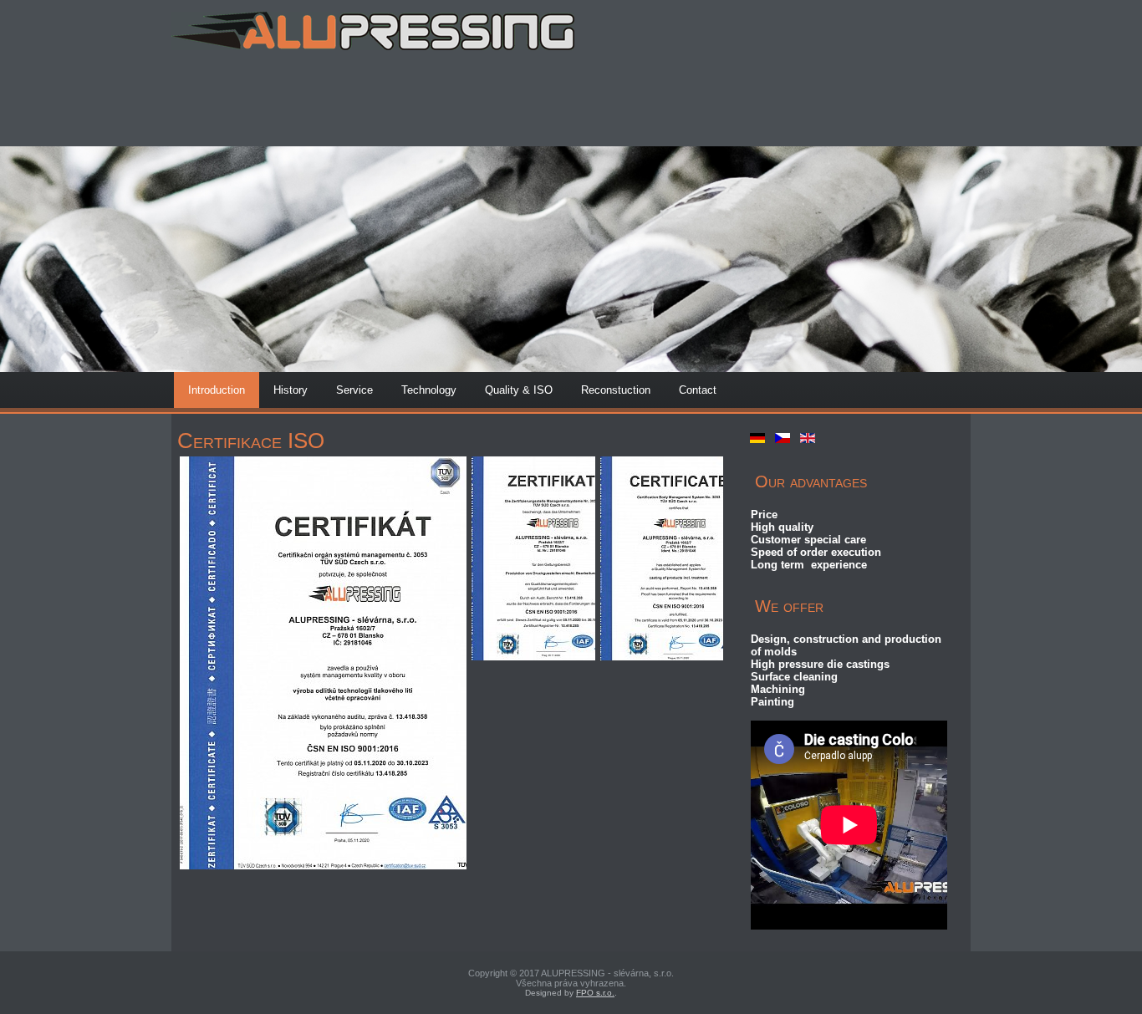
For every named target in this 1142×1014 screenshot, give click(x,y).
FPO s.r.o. (595, 992)
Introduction (216, 390)
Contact (697, 390)
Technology (428, 390)
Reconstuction (615, 390)
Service (354, 390)
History (290, 390)
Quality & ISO (519, 390)
